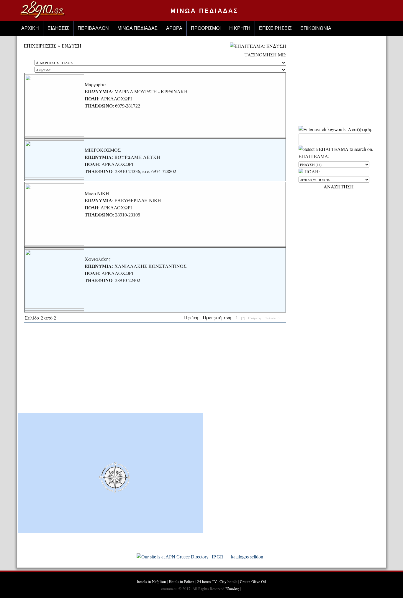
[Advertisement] (155, 369)
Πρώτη (191, 317)
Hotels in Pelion (181, 581)
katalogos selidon (247, 556)
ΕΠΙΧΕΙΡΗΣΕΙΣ (40, 46)
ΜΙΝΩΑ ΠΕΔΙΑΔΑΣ (204, 10)
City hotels (228, 581)
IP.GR (217, 556)
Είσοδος (232, 588)
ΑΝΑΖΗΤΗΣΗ (339, 186)
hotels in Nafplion (151, 581)
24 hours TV (207, 581)
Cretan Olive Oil (253, 581)
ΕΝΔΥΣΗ (71, 46)
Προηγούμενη (217, 317)
